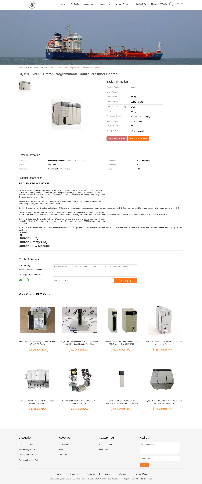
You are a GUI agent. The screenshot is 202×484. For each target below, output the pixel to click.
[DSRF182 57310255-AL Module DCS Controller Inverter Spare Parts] (37, 379)
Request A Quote (159, 4)
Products (74, 4)
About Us (88, 4)
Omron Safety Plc (32, 242)
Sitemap (122, 474)
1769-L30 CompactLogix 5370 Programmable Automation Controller (164, 343)
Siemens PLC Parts (26, 455)
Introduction (63, 444)
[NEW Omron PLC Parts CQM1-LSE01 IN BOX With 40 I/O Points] (37, 319)
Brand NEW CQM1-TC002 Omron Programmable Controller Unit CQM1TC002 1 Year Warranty (122, 402)
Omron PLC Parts (26, 444)
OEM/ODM (103, 450)
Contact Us (140, 4)
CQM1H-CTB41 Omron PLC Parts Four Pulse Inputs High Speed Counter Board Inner (79, 343)
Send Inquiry (125, 280)
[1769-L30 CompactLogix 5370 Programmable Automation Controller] (164, 319)
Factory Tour (104, 4)
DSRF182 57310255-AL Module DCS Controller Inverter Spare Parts (37, 402)
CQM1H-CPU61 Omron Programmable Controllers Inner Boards (75, 68)
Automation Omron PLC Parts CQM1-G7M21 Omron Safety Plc (79, 402)
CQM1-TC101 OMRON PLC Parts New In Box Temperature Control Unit (164, 402)
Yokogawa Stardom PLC (28, 460)
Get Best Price (118, 139)
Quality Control (123, 4)
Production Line (105, 444)
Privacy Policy (141, 474)
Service (62, 450)
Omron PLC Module (34, 246)
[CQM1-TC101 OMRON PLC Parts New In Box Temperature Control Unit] (164, 379)
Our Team (63, 455)
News (107, 474)
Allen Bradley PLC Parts (28, 450)
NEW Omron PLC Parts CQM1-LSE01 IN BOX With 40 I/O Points (37, 343)
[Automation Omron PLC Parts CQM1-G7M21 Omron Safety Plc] (79, 379)
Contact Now (140, 138)
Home (62, 4)
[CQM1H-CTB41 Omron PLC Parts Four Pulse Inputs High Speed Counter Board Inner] (79, 319)
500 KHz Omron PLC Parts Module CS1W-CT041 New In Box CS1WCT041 (122, 343)
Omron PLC (28, 238)
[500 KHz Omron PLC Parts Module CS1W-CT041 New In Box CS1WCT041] (121, 319)
